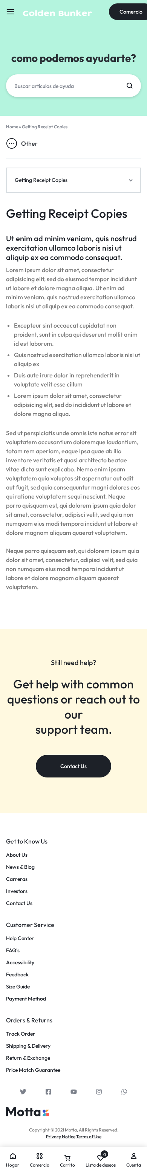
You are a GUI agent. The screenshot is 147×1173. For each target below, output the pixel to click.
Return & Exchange (28, 1058)
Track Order (20, 1034)
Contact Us (19, 903)
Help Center (20, 938)
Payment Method (26, 999)
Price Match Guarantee (33, 1070)
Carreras (17, 879)
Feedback (17, 974)
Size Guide (18, 987)
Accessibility (20, 962)
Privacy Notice (60, 1136)
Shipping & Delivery (28, 1046)
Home (12, 126)
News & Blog (20, 867)
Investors (17, 891)
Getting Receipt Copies (66, 213)
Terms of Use (88, 1136)
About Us (17, 855)
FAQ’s (13, 950)
